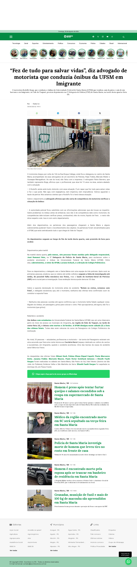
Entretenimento (48, 43)
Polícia (93, 43)
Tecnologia (16, 43)
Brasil (111, 43)
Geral (26, 43)
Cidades (102, 43)
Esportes (35, 43)
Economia (82, 43)
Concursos (71, 43)
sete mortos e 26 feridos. (60, 325)
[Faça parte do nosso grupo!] (128, 561)
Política (60, 43)
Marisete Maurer (56, 359)
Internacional (122, 43)
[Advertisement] (64, 15)
